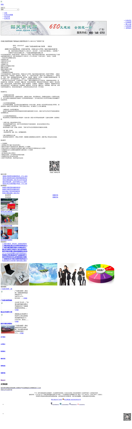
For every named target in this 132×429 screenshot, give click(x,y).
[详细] (25, 298)
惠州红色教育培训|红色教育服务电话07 (15, 178)
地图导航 (3, 373)
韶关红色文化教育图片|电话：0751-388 (15, 183)
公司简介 (3, 344)
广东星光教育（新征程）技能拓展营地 (14, 244)
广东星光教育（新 (6, 289)
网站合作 (3, 380)
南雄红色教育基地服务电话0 (11, 187)
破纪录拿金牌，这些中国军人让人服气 (15, 182)
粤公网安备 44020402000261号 (72, 399)
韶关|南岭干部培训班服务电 (11, 191)
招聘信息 (3, 365)
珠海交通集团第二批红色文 (11, 193)
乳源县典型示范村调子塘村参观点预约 (14, 260)
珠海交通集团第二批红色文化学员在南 (15, 180)
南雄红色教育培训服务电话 (11, 189)
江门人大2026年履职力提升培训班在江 (14, 253)
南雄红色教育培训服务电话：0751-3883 (15, 176)
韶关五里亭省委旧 (6, 240)
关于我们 (3, 337)
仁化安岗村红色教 (6, 225)
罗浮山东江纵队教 (6, 211)
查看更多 (55, 195)
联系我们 (3, 351)
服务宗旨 (3, 358)
